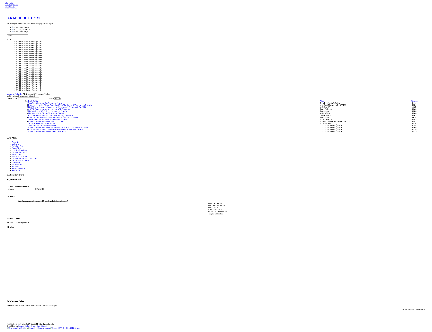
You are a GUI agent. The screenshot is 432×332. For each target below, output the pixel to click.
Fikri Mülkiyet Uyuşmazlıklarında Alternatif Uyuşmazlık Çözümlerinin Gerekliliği (57, 107)
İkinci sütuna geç (11, 9)
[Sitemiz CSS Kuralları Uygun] (38, 328)
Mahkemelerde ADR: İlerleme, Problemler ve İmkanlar (47, 111)
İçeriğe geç (9, 3)
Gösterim (414, 101)
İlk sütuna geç (10, 7)
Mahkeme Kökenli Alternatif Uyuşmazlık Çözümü (46, 113)
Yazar (322, 101)
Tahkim (21, 326)
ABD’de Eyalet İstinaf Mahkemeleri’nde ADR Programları (49, 109)
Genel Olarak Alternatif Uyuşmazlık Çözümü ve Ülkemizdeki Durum (53, 117)
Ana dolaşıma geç (11, 5)
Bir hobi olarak (213, 207)
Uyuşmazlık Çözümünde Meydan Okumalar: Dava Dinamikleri (50, 115)
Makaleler (18, 94)
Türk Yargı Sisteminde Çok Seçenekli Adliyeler (45, 103)
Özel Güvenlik (42, 326)
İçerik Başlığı (33, 101)
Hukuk (27, 326)
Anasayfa (10, 94)
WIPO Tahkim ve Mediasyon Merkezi (41, 123)
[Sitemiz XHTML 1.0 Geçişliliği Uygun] (65, 328)
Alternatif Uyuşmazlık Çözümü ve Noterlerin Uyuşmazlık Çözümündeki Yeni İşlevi (58, 127)
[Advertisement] (16, 264)
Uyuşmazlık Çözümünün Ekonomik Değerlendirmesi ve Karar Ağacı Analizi (55, 129)
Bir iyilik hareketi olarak (216, 205)
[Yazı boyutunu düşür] (20, 32)
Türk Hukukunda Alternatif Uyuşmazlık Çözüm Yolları (47, 119)
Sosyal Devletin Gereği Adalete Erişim (42, 125)
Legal (33, 326)
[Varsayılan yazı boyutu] (21, 30)
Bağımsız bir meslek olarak (217, 211)
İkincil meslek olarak (215, 209)
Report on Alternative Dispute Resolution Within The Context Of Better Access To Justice (60, 105)
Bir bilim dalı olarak (215, 203)
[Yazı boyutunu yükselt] (20, 28)
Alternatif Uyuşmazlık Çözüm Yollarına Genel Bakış (47, 131)
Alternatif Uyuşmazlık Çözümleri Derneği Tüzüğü (46, 121)
